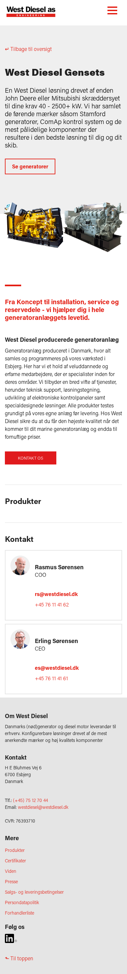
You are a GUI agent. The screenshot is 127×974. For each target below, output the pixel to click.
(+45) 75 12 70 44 (30, 800)
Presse (11, 881)
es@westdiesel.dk (57, 667)
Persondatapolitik (22, 902)
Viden (10, 871)
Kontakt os (30, 458)
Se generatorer (30, 166)
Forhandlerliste (19, 913)
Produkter (15, 850)
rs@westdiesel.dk (56, 593)
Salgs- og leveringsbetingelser (34, 892)
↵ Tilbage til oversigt (28, 48)
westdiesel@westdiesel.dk (43, 807)
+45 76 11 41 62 (52, 604)
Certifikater (15, 860)
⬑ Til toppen (19, 958)
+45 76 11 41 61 (51, 678)
